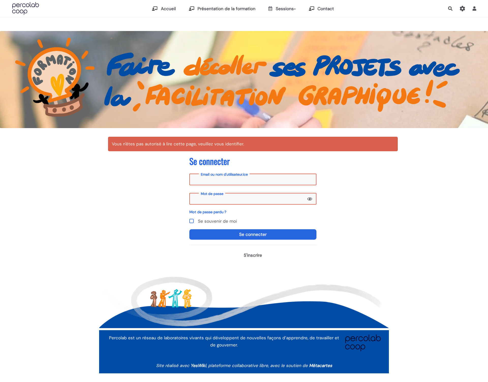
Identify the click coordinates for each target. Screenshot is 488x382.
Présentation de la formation (225, 8)
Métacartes (320, 365)
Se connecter (253, 234)
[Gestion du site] (462, 8)
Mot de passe (212, 193)
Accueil (168, 8)
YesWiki (198, 365)
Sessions (284, 8)
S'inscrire (253, 255)
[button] (474, 8)
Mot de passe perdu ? (207, 212)
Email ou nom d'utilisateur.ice (224, 174)
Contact (325, 8)
